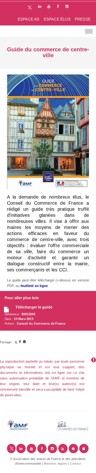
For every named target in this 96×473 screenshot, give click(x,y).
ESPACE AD (29, 19)
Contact (75, 463)
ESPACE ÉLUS (57, 19)
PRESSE (83, 19)
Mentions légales (55, 463)
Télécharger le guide (33, 307)
